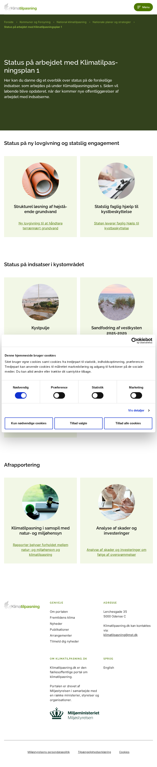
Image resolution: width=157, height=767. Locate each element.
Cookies (124, 752)
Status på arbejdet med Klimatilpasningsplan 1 (33, 26)
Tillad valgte (78, 423)
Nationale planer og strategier (112, 22)
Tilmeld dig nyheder (64, 641)
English (108, 668)
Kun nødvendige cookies (28, 423)
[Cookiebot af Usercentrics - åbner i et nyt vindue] (134, 341)
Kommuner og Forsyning (35, 22)
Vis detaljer (136, 410)
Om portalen (59, 612)
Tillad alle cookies (128, 423)
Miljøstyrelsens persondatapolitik (49, 752)
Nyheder (56, 624)
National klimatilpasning (71, 22)
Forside (8, 22)
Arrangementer (61, 635)
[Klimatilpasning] (20, 7)
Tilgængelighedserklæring (94, 752)
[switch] (59, 395)
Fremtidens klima (62, 617)
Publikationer (59, 629)
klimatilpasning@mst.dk (120, 635)
